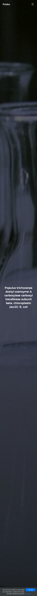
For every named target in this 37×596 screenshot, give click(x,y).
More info (27, 593)
